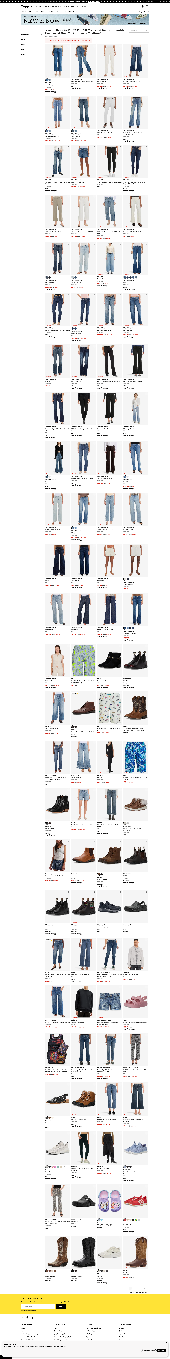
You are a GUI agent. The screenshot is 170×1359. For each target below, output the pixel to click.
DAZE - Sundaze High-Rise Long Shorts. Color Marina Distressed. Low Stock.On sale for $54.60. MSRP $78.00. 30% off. (83, 812)
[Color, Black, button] (75, 726)
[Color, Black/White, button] (107, 1270)
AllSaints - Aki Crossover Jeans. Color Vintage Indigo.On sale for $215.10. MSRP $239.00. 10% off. (57, 714)
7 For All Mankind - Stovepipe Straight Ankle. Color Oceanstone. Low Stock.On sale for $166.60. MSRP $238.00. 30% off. (57, 119)
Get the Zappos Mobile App (30, 1334)
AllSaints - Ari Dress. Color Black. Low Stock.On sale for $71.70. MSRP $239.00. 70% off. (109, 763)
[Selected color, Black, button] (46, 823)
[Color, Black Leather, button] (101, 874)
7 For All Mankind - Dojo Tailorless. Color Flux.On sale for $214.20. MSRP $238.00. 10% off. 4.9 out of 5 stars (57, 266)
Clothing (121, 1331)
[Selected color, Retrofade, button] (72, 130)
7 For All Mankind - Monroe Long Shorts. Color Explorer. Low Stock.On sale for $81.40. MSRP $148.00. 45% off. (83, 168)
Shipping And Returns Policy (63, 1337)
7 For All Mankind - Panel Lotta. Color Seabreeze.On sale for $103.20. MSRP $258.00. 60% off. (57, 617)
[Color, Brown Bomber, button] (55, 1270)
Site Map (89, 1334)
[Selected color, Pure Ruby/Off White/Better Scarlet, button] (124, 1219)
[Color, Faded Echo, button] (136, 277)
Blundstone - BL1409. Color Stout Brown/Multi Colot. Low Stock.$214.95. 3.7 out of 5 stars (83, 912)
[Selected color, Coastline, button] (124, 476)
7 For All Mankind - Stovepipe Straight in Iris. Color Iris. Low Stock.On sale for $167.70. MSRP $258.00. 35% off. (109, 517)
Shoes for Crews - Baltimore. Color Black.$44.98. (83, 1208)
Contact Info (58, 1331)
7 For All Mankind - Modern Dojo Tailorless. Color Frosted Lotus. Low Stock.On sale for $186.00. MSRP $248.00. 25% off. (57, 517)
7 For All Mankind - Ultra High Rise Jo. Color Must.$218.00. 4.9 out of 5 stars (135, 415)
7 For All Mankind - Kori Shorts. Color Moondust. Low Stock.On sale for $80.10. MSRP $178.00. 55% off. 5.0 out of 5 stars (109, 567)
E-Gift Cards (90, 1340)
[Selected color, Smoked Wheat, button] (46, 1270)
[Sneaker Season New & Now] (85, 19)
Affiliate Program (91, 1331)
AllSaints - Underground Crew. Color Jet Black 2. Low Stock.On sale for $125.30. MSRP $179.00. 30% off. (83, 1007)
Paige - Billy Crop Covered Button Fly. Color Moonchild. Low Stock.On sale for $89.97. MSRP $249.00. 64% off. (109, 1105)
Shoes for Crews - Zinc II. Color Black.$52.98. (135, 912)
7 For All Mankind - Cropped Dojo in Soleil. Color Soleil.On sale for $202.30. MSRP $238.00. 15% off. (109, 119)
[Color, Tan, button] (49, 823)
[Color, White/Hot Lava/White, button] (52, 1166)
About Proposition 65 (60, 1340)
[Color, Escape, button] (49, 277)
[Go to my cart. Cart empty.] (147, 6)
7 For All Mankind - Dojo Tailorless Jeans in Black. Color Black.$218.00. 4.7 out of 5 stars (135, 366)
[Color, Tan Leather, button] (49, 1117)
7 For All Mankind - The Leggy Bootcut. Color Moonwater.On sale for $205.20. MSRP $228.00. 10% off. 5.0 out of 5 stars (135, 617)
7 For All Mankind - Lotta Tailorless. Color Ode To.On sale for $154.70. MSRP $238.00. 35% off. (135, 517)
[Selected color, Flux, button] (46, 277)
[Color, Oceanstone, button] (75, 277)
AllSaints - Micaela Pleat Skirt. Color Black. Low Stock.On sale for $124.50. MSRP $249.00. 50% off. (109, 1156)
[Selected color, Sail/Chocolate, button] (98, 1270)
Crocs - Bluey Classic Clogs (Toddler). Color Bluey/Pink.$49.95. (109, 1208)
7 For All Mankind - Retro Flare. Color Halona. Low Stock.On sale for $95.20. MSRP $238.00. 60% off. (83, 617)
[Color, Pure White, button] (127, 476)
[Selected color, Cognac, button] (72, 726)
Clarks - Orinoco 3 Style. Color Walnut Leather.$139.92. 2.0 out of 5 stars (109, 863)
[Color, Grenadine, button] (49, 1270)
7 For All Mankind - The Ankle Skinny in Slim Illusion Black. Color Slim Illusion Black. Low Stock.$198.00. (109, 168)
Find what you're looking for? (138, 1292)
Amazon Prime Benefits (28, 1337)
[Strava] (32, 1317)
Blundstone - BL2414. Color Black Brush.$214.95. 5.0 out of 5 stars (57, 912)
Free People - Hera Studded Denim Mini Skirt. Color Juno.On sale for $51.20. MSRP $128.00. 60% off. (57, 863)
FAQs (55, 1328)
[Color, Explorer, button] (75, 328)
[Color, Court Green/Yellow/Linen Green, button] (136, 1219)
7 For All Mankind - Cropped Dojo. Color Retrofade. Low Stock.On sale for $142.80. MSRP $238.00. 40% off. (83, 119)
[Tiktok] (27, 1317)
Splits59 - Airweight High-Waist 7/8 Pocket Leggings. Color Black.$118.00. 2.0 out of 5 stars (83, 1156)
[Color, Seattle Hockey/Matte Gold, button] (127, 1219)
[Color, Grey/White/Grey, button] (139, 1219)
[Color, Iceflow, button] (75, 130)
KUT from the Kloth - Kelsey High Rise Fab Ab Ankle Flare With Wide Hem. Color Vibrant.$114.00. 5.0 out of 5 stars (83, 1056)
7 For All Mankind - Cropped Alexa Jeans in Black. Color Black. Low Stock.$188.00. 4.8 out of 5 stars (109, 415)
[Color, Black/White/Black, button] (49, 1166)
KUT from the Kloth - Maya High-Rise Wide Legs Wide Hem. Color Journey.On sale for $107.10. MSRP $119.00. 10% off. (57, 1007)
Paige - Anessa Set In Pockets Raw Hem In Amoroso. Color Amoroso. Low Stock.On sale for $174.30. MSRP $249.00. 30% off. (135, 1105)
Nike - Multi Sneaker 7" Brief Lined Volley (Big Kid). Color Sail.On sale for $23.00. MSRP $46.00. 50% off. (109, 714)
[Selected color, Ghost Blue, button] (72, 277)
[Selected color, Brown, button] (124, 823)
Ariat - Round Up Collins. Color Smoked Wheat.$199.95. (57, 1260)
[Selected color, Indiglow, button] (72, 328)
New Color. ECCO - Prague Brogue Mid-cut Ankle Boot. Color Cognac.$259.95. (83, 714)
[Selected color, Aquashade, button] (72, 527)
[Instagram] (22, 1317)
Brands (121, 1328)
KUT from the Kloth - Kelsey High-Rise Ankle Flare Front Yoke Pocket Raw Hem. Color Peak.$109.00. (57, 763)
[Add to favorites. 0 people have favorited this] (68, 46)
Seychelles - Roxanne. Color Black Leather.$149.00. (57, 1105)
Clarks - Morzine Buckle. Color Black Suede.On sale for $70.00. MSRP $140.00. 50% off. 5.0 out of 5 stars (109, 666)
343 (144, 1288)
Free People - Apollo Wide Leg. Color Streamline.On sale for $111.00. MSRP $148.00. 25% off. (83, 763)
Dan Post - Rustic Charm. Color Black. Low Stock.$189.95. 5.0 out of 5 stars (57, 812)
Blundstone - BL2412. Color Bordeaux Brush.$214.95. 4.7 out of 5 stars (135, 666)
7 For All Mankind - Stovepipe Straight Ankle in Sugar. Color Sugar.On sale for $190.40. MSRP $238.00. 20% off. (83, 217)
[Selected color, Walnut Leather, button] (98, 874)
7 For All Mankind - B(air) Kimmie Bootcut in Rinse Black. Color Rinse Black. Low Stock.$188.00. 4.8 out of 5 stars (109, 366)
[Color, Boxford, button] (130, 277)
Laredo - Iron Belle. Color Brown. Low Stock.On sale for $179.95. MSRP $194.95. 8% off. (135, 1260)
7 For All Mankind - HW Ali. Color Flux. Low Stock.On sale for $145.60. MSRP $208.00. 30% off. (57, 366)
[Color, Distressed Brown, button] (75, 1270)
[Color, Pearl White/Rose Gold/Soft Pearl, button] (61, 1166)
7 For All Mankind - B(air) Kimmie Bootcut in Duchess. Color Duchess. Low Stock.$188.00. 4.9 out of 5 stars (83, 465)
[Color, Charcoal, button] (127, 823)
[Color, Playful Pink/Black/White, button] (55, 1166)
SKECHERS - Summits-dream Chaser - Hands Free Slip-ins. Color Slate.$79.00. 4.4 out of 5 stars (135, 1156)
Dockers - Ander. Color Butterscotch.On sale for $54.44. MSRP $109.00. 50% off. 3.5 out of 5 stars (83, 863)
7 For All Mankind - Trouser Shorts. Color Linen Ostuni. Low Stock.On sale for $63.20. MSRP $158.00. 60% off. (135, 567)
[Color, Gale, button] (127, 277)
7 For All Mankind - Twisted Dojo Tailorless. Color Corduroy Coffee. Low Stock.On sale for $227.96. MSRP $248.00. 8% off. (109, 465)
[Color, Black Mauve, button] (127, 1166)
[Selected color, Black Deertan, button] (72, 1270)
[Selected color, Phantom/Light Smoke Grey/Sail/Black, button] (46, 1166)
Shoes (121, 1340)
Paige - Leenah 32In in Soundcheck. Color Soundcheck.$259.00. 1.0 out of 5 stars (83, 960)
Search (83, 6)
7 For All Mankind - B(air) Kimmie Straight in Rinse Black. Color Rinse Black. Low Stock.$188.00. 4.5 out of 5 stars (83, 415)
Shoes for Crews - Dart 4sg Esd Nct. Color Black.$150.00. (109, 912)
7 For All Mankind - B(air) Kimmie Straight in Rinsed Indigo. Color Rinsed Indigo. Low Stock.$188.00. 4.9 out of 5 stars (57, 317)
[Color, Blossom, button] (127, 579)
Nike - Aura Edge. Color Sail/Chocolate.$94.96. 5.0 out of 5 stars (109, 1260)
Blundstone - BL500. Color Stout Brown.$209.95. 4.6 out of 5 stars (135, 863)
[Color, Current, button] (133, 628)
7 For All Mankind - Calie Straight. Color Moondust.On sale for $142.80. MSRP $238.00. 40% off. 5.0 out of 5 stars (109, 68)
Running (121, 1337)
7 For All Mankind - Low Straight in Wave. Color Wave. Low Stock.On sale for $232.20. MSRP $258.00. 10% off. (109, 317)
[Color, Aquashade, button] (49, 79)
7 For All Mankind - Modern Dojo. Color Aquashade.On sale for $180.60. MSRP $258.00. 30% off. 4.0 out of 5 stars (83, 517)
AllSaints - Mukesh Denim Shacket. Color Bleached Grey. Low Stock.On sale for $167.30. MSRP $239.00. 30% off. (135, 960)
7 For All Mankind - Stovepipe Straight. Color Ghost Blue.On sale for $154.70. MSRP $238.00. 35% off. (83, 266)
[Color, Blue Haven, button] (75, 527)
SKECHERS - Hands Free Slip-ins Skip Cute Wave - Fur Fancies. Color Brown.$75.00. (135, 812)
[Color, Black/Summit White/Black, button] (101, 1270)
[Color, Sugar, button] (49, 476)
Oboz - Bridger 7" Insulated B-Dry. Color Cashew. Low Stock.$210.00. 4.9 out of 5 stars (83, 1105)
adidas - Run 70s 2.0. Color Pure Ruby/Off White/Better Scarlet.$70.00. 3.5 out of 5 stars (135, 1208)
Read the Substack (94, 1)
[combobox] (56, 6)
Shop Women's (132, 23)
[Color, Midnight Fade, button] (130, 628)
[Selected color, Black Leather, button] (46, 1117)
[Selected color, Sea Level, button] (46, 476)
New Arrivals (123, 1334)
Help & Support (144, 12)
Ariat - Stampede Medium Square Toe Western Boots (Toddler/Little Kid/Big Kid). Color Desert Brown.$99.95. (135, 714)
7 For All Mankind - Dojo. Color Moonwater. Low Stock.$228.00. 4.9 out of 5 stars (135, 266)
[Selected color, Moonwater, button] (124, 277)
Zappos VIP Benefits (27, 1340)
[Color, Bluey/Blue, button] (101, 1219)
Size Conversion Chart (93, 1328)
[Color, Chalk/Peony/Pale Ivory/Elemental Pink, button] (104, 1270)
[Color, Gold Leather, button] (52, 1117)
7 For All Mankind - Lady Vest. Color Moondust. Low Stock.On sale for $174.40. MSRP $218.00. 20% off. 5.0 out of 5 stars (57, 666)
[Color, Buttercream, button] (52, 1270)
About (23, 1328)
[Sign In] (142, 6)
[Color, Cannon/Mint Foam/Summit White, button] (58, 1166)
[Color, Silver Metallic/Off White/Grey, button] (130, 1219)
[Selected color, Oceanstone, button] (46, 130)
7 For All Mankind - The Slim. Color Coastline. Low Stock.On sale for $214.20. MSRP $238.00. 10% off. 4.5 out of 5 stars (135, 465)
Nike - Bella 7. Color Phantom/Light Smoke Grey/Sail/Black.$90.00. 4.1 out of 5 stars (57, 1156)
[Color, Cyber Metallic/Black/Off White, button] (133, 1219)
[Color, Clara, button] (133, 277)
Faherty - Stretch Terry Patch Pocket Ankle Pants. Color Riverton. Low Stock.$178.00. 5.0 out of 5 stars (109, 812)
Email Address (27, 1306)
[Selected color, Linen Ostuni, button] (124, 579)
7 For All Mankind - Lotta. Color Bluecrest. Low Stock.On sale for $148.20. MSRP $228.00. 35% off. (57, 567)
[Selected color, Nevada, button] (46, 79)
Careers (23, 1331)
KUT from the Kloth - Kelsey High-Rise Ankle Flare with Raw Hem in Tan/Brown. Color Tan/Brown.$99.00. (57, 1208)
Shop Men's (142, 23)
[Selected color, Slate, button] (124, 1166)
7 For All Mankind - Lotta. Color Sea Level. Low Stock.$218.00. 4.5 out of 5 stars (57, 465)
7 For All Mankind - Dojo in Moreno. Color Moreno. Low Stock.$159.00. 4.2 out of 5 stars (83, 366)
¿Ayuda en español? (60, 1334)
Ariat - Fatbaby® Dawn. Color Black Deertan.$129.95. (83, 1260)
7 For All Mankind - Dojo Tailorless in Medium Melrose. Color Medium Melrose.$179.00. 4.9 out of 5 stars (83, 68)
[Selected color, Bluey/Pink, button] (98, 1219)
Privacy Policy (62, 1346)
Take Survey (90, 1337)
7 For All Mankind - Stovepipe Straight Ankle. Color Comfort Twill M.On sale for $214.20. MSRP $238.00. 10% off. (57, 217)
